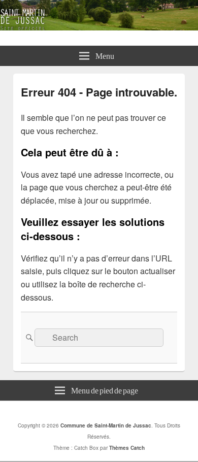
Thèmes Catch (127, 447)
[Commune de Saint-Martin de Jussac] (99, 27)
